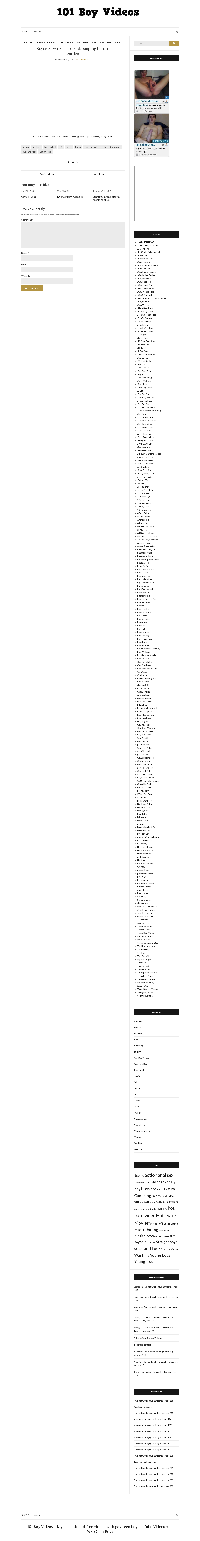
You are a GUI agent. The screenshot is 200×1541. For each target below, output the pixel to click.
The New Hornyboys (146, 946)
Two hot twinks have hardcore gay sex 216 (153, 1401)
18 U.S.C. (25, 31)
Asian (137, 1182)
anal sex (36, 147)
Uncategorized (141, 1119)
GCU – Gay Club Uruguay (148, 781)
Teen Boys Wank (144, 926)
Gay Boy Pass (143, 721)
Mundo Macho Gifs (146, 827)
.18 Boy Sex (142, 338)
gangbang (173, 1201)
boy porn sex (143, 632)
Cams (136, 1039)
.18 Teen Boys (143, 344)
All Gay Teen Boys (145, 533)
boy (137, 1189)
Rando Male (142, 893)
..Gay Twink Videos (146, 288)
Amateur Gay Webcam (147, 536)
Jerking (137, 1076)
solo (143, 1241)
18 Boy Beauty (144, 503)
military (162, 1230)
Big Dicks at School (146, 582)
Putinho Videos (144, 886)
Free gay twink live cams (145, 1462)
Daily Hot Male (144, 698)
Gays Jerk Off (143, 771)
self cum (157, 1236)
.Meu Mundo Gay (145, 450)
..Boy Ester (142, 255)
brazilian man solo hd (147, 655)
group (146, 1208)
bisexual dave (143, 592)
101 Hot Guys (143, 496)
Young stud (45, 151)
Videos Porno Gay (145, 982)
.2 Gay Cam (142, 351)
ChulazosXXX (143, 681)
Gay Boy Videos (66, 42)
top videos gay (144, 959)
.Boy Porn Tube (144, 371)
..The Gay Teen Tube (146, 315)
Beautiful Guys (143, 566)
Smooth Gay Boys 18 (147, 906)
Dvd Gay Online (144, 701)
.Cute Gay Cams (144, 387)
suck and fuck (29, 151)
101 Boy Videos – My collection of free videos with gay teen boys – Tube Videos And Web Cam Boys (100, 1529)
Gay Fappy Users (145, 731)
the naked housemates (147, 943)
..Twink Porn (142, 325)
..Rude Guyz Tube (145, 311)
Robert (137, 1345)
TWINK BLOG (143, 969)
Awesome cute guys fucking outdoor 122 (153, 1449)
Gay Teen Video (144, 748)
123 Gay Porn (143, 500)
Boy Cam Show (144, 612)
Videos (118, 42)
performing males (145, 873)
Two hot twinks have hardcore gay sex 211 (153, 1468)
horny (78, 147)
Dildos (166, 1196)
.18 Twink (141, 348)
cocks (163, 1189)
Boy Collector (143, 619)
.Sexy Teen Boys (144, 470)
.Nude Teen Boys (145, 457)
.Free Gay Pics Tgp (145, 397)
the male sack (143, 939)
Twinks (94, 42)
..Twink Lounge (144, 321)
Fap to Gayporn (144, 711)
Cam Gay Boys (144, 665)
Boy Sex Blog (143, 635)
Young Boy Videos (145, 992)
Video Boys (106, 42)
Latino (174, 1223)
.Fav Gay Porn (143, 394)
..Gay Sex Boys (144, 282)
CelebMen (142, 675)
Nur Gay (141, 860)
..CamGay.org (143, 262)
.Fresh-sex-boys (144, 401)
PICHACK (141, 877)
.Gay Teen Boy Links (146, 420)
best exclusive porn (146, 569)
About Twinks (143, 516)
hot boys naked (144, 787)
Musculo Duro (143, 830)
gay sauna (138, 1209)
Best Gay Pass (143, 572)
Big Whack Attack (145, 589)
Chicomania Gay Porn (147, 678)
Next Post (98, 174)
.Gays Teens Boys (145, 434)
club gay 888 (143, 685)
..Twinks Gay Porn (145, 328)
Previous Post (47, 174)
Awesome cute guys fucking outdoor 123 (153, 1443)
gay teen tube (143, 744)
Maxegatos (142, 810)
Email (25, 264)
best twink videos (145, 579)
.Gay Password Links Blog (149, 410)
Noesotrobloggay (145, 847)
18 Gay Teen (143, 506)
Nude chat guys (144, 853)
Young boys (160, 1255)
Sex (78, 42)
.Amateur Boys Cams (146, 354)
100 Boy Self (143, 493)
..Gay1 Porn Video (145, 295)
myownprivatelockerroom (149, 837)
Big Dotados (143, 586)
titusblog (141, 953)
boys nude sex (143, 645)
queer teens (142, 890)
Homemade (139, 1070)
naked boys (142, 843)
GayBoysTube (143, 761)
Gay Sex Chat (28, 196)
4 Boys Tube (143, 513)
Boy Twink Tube (144, 639)
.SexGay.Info (143, 467)
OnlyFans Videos (145, 863)
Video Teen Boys (142, 1131)
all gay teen (142, 530)
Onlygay (141, 867)
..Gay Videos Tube (145, 292)
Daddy (156, 1196)
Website (25, 275)
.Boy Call (141, 364)
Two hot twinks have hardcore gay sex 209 (153, 1480)
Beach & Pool (143, 563)
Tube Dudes (142, 962)
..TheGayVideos (144, 318)
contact (38, 31)
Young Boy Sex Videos (147, 989)
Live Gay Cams (144, 807)
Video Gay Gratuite (146, 979)
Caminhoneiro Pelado (147, 668)
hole (154, 1209)
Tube (85, 42)
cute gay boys (143, 695)
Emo (172, 1196)
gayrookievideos (145, 768)
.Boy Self (141, 374)
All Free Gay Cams (145, 526)
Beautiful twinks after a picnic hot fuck (106, 198)
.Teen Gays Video (145, 477)
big (61, 147)
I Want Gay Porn (144, 794)
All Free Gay (142, 523)
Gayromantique (144, 764)
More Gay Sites (144, 820)
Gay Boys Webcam (146, 728)
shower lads (142, 903)
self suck (165, 1236)
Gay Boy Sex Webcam (152, 1338)
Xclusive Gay (143, 986)
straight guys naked (146, 913)
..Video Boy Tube (145, 331)
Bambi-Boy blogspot (146, 549)
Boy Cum (141, 625)
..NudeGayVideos (145, 308)
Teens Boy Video (145, 929)
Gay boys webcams (143, 1407)
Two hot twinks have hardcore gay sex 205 (153, 1455)
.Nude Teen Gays (145, 460)
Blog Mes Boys (144, 602)
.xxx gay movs (143, 487)
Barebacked (50, 147)
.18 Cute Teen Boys (146, 341)
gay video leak (143, 751)
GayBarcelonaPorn (146, 757)
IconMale (141, 797)
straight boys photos (146, 910)
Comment (27, 219)
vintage (174, 1249)
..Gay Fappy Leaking (146, 272)
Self (136, 1082)
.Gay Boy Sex (143, 404)
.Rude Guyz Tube (145, 463)
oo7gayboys (143, 870)
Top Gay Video (144, 956)
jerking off (156, 1223)
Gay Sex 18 (142, 741)
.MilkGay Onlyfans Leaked (149, 453)
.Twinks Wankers (144, 480)
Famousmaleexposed (147, 708)
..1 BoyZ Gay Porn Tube (148, 245)
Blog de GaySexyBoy (146, 599)
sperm (151, 1242)
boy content (142, 622)
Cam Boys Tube (144, 662)
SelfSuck (138, 1088)
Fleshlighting (161, 1202)
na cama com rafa (145, 840)
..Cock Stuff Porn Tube (147, 265)
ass (142, 1182)
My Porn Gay (143, 834)
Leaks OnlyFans (144, 801)
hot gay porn (143, 791)
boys (69, 147)
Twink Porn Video (145, 976)
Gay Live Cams (144, 734)
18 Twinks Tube (144, 510)
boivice (140, 605)
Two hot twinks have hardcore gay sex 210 (153, 1474)
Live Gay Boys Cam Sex (70, 196)
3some (139, 1175)
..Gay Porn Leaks (144, 278)
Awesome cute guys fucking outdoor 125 (153, 1431)
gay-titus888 (143, 754)
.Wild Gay (141, 483)
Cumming (40, 42)
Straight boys (166, 1241)
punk (167, 1230)
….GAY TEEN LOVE (145, 242)
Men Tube (142, 814)
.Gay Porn (141, 414)
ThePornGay (143, 949)
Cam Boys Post (144, 658)
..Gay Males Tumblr (146, 275)
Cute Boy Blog (143, 691)
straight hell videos (146, 916)
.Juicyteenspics (144, 447)
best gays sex (143, 576)
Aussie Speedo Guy (146, 546)
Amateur (138, 1021)
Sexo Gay (141, 896)
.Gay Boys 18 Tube (146, 407)
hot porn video (92, 147)
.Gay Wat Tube (144, 430)
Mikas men (142, 817)
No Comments (83, 59)
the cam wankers (145, 936)
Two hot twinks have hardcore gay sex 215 (153, 1413)
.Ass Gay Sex (143, 358)
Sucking (166, 1249)
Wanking (138, 1143)
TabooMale (142, 919)
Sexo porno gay (144, 900)
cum (171, 1189)
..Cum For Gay (143, 268)
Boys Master (143, 642)
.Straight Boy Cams (146, 473)
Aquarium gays (144, 543)
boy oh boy (142, 629)
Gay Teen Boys (141, 1064)
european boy (144, 1201)
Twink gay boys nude (147, 972)
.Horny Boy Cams (145, 440)
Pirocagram (142, 880)
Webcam (138, 1149)
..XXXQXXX (142, 334)
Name (25, 252)
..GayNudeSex (143, 301)
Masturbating (146, 1229)
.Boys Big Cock (144, 381)
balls (147, 1182)
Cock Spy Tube (144, 688)
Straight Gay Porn (142, 1317)
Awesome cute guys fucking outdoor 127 (153, 1425)
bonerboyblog (143, 609)
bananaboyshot (144, 553)
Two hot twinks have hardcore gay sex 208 (153, 1486)
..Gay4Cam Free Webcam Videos (152, 298)
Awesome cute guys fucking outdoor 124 (153, 1437)
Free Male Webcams (146, 715)
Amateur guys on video (147, 539)
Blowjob (138, 1033)
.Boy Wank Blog (144, 377)
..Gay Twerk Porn (145, 285)
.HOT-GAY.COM (144, 443)
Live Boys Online (144, 804)
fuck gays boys (144, 718)
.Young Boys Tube (145, 490)
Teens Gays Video (145, 933)
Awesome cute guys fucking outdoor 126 (153, 1419)
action (26, 147)
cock (155, 1189)
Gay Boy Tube (143, 724)
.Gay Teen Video (144, 424)
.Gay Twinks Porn (145, 427)
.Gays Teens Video (145, 437)
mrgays (140, 824)
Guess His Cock (144, 784)
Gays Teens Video (145, 777)
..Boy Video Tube (145, 258)
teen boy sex (143, 923)
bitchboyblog (143, 596)
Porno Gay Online (145, 883)
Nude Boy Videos (145, 850)
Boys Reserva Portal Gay (148, 648)
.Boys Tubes (142, 384)
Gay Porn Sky (143, 738)
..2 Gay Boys (143, 249)
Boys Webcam (143, 652)
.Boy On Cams (143, 367)
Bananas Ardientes (145, 556)
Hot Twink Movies (112, 147)
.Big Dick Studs (144, 361)
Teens (137, 1100)
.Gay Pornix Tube (145, 417)
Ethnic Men (142, 705)
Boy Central (142, 615)
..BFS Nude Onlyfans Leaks (149, 252)
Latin (167, 1223)
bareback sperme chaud (148, 559)
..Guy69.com (143, 305)
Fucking (51, 42)
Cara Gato (142, 672)
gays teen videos (145, 774)
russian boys (144, 1236)
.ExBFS (140, 391)
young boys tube (145, 995)
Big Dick (28, 42)
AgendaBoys (143, 520)
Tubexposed (143, 966)
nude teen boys (144, 857)
